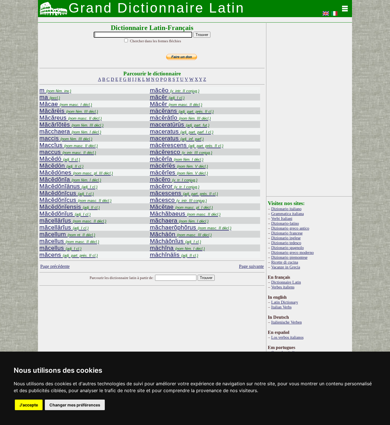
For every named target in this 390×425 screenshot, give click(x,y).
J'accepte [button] (28, 404)
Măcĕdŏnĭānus (68, 186)
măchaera (179, 220)
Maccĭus (68, 145)
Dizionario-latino (285, 223)
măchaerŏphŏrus (190, 227)
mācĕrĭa (176, 158)
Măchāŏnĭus (175, 241)
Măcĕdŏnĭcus (66, 193)
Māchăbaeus (185, 213)
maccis (65, 138)
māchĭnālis (174, 254)
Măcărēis (68, 110)
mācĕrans (182, 110)
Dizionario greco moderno (292, 252)
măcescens (184, 193)
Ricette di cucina (284, 262)
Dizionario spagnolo (287, 247)
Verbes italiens (282, 287)
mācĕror (174, 186)
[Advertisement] (152, 333)
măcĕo (174, 90)
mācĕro (173, 179)
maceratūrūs (179, 124)
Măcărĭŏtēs (71, 124)
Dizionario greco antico (290, 228)
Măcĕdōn (61, 165)
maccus (67, 152)
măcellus (69, 241)
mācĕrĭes (179, 172)
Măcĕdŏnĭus (65, 213)
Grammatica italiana (287, 213)
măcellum (67, 234)
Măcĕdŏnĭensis (69, 206)
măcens (68, 254)
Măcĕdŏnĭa (70, 179)
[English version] (325, 15)
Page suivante (251, 266)
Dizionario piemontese (289, 257)
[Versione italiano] (334, 15)
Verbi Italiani (281, 218)
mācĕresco (181, 152)
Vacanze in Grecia (285, 267)
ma (49, 97)
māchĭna (177, 247)
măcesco (178, 200)
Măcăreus (70, 117)
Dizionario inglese (286, 238)
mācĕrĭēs (179, 165)
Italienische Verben (286, 322)
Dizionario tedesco (286, 242)
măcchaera (70, 131)
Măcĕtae (181, 206)
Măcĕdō (59, 158)
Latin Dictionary (284, 302)
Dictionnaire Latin (286, 282)
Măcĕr (176, 104)
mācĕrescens (186, 145)
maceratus (181, 131)
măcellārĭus (72, 220)
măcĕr (167, 97)
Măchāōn (181, 234)
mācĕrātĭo (180, 117)
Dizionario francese (287, 233)
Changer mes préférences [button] (74, 404)
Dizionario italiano (286, 209)
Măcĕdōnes (76, 172)
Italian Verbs (281, 307)
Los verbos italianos (287, 337)
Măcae (65, 104)
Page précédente (55, 266)
